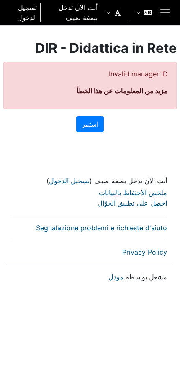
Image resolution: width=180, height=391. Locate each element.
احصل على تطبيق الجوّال (132, 203)
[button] (144, 12)
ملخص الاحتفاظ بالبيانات (133, 192)
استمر (90, 124)
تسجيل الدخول (27, 12)
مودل (115, 277)
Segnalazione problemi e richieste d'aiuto (101, 228)
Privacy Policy (144, 252)
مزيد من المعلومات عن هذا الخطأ (122, 90)
